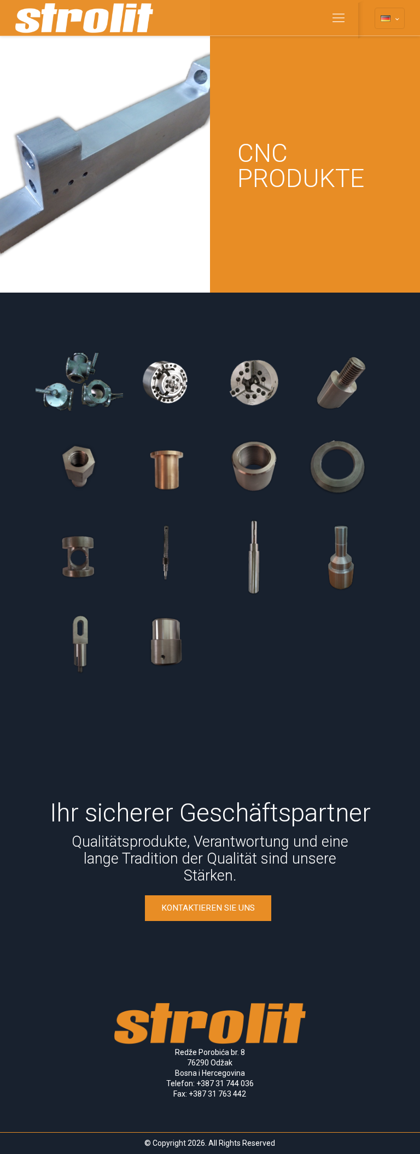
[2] (79, 383)
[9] (341, 470)
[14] (79, 645)
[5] (341, 383)
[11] (167, 557)
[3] (167, 383)
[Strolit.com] (84, 18)
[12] (254, 557)
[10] (79, 557)
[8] (254, 470)
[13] (341, 557)
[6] (79, 470)
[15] (167, 645)
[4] (254, 383)
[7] (167, 470)
